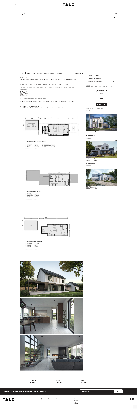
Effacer (88, 85)
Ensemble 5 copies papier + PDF (95, 81)
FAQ (21, 5)
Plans (5, 5)
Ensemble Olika (102, 98)
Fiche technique (78, 73)
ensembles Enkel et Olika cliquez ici (40, 108)
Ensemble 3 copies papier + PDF (95, 78)
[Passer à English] (129, 5)
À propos (27, 5)
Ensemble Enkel (102, 93)
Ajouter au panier (101, 104)
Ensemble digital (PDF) (93, 75)
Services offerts (13, 5)
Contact (34, 5)
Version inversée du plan (102, 90)
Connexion (121, 5)
